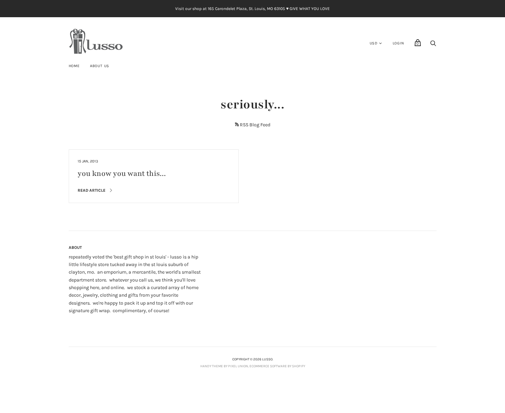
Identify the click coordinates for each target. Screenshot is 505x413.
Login (398, 43)
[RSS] (237, 124)
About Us (99, 66)
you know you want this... (122, 174)
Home (74, 66)
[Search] (433, 45)
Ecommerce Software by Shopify (277, 366)
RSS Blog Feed (255, 125)
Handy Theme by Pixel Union (224, 366)
